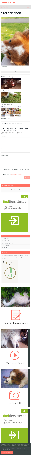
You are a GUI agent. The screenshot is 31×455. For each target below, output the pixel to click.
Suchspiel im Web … (6, 118)
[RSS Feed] (20, 189)
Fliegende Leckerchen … (7, 104)
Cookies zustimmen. (7, 452)
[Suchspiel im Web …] (15, 111)
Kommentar (4, 136)
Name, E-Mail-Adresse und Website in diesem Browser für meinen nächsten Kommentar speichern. (16, 170)
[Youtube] (14, 189)
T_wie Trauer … (6, 238)
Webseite (3, 162)
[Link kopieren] (11, 189)
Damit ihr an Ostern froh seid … (9, 241)
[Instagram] (17, 189)
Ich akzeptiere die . (12, 174)
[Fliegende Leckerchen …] (15, 97)
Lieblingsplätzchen (5, 91)
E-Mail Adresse (5, 155)
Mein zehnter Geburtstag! (8, 243)
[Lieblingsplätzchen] (15, 83)
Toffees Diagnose (6, 245)
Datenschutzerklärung (16, 174)
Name (3, 148)
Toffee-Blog (4, 7)
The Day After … (6, 248)
